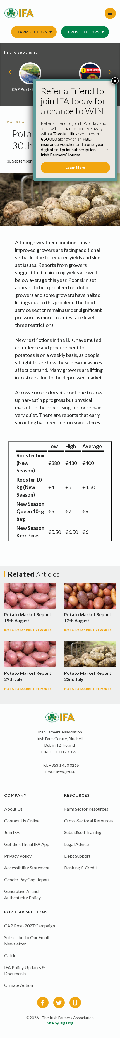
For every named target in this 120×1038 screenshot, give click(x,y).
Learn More (75, 167)
